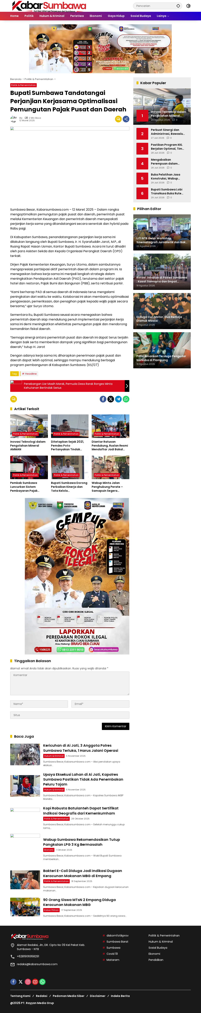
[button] (178, 6)
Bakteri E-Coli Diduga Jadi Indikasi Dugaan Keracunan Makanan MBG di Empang (82, 873)
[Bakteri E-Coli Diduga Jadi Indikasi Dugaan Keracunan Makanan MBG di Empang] (25, 879)
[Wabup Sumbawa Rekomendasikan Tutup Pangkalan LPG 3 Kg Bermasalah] (25, 849)
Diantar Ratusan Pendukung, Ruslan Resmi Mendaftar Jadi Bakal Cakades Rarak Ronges (110, 445)
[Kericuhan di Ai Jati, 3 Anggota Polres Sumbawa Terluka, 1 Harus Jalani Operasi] (25, 754)
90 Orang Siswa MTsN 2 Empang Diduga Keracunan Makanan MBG (79, 902)
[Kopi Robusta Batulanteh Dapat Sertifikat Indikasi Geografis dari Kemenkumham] (25, 817)
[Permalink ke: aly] (14, 119)
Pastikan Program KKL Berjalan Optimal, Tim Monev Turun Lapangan (168, 147)
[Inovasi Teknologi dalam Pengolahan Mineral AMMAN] (29, 426)
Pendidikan (156, 960)
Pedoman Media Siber (68, 996)
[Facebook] (103, 399)
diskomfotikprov (118, 935)
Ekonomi (48, 849)
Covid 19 (112, 954)
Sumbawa (113, 948)
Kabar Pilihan (51, 910)
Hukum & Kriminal (54, 755)
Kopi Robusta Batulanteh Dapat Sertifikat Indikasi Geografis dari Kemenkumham (81, 810)
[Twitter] (110, 399)
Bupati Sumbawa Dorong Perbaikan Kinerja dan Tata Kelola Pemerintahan (69, 487)
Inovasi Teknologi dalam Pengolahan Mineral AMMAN (28, 445)
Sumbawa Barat (117, 942)
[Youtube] (35, 982)
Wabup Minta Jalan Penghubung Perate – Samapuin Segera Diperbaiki (107, 487)
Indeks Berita (120, 996)
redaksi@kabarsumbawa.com (37, 964)
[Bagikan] (126, 119)
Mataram (113, 960)
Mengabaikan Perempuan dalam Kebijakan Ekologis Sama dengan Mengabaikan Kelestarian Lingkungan (169, 162)
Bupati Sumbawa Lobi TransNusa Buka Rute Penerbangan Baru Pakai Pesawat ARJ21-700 (168, 191)
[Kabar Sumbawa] (49, 6)
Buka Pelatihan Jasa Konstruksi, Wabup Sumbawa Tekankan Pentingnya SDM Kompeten (165, 176)
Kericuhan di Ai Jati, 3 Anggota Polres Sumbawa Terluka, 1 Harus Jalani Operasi (80, 748)
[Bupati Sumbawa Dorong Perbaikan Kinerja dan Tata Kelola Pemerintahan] (70, 467)
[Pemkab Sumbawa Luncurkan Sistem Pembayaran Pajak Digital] (29, 467)
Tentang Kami (20, 996)
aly (20, 118)
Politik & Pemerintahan (23, 85)
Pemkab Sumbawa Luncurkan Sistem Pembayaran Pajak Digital (23, 487)
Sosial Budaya (158, 948)
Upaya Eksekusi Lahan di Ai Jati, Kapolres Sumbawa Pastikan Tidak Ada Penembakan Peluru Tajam (83, 779)
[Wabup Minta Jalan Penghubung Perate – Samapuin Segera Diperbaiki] (110, 467)
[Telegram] (118, 399)
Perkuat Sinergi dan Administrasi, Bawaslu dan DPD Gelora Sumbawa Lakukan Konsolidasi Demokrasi (167, 132)
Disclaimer (97, 996)
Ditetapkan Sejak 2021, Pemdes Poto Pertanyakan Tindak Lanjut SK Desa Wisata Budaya (67, 445)
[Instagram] (28, 982)
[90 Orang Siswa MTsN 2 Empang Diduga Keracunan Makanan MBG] (25, 907)
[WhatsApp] (126, 399)
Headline (31, 374)
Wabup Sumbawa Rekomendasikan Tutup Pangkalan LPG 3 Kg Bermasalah (81, 842)
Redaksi (41, 996)
